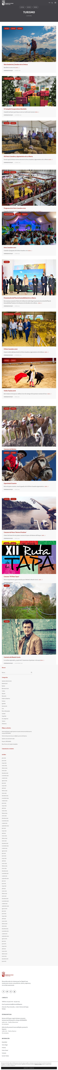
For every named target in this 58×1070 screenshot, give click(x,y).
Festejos (18, 214)
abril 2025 (4, 788)
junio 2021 (4, 883)
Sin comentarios (5, 1024)
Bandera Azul (4, 683)
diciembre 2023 (5, 818)
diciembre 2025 (5, 773)
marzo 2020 (4, 921)
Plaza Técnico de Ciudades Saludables (10, 744)
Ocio (3, 708)
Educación (4, 696)
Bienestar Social (5, 688)
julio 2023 (4, 828)
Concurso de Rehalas (10, 449)
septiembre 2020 (5, 906)
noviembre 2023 (5, 820)
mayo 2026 (4, 763)
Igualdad (4, 703)
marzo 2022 (4, 863)
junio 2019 (4, 943)
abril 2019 (4, 948)
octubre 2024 (4, 800)
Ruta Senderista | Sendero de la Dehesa (16, 64)
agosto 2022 (4, 850)
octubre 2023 (4, 823)
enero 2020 (4, 926)
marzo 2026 (4, 765)
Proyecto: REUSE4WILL (6, 741)
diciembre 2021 (5, 871)
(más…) (17, 67)
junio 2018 (4, 961)
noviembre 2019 (5, 931)
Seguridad (4, 716)
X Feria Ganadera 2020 (11, 349)
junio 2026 (4, 760)
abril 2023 (4, 833)
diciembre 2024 (5, 795)
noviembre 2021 (5, 873)
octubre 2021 (4, 876)
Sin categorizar (5, 718)
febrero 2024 (4, 813)
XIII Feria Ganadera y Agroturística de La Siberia (18, 156)
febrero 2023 (4, 838)
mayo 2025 (4, 785)
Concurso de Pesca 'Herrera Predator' (15, 532)
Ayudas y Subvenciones (7, 681)
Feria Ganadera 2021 (10, 247)
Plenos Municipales (6, 711)
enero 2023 (4, 840)
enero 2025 (4, 793)
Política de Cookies (38, 1064)
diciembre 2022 (5, 843)
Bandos (3, 686)
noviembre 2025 (5, 775)
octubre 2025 (4, 778)
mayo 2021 (4, 886)
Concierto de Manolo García (12, 657)
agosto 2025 (4, 780)
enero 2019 (4, 956)
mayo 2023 (4, 830)
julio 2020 (4, 911)
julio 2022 (4, 853)
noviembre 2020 (5, 901)
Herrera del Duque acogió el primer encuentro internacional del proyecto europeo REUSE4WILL (17, 732)
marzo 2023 (4, 835)
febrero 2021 (4, 893)
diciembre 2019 (5, 928)
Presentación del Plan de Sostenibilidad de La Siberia (20, 298)
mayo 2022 (4, 858)
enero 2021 (4, 896)
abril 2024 (4, 808)
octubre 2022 (4, 848)
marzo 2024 (4, 810)
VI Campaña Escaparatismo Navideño (15, 109)
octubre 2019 (4, 933)
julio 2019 (4, 941)
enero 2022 (4, 868)
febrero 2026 (4, 768)
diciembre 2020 (5, 898)
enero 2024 (4, 815)
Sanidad (3, 713)
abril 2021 (4, 888)
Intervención (4, 706)
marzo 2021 (4, 891)
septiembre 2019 (5, 936)
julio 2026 (4, 758)
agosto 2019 (4, 938)
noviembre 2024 (5, 798)
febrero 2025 (4, 790)
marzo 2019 (4, 951)
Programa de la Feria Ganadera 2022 (15, 208)
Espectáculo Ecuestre (10, 483)
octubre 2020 (4, 903)
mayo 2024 (4, 805)
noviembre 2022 (5, 845)
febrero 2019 (4, 953)
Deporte (29, 7)
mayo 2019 (4, 946)
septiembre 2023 (5, 825)
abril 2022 (4, 860)
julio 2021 (4, 881)
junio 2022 (4, 855)
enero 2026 (4, 770)
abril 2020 (4, 918)
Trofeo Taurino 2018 (10, 391)
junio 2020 (4, 913)
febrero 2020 (4, 923)
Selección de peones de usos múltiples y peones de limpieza (14, 736)
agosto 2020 (4, 908)
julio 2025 (4, 783)
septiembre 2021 (5, 878)
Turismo (35, 7)
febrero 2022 (4, 866)
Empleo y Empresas (9, 78)
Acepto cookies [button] (29, 1068)
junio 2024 (4, 803)
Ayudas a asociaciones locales (8, 738)
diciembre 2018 (5, 958)
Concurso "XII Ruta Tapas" (11, 576)
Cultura (22, 7)
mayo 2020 (4, 916)
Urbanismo (4, 723)
